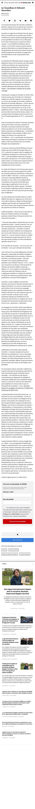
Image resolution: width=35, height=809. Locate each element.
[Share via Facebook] (4, 20)
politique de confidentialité (11, 514)
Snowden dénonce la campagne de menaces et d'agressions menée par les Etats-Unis (17, 388)
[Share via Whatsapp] (15, 20)
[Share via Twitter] (9, 20)
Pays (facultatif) (8, 499)
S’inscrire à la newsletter (17, 521)
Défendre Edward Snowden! (9, 554)
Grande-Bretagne (24, 554)
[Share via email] (25, 20)
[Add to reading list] (30, 20)
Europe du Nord (13, 549)
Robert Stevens (5, 13)
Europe (4, 549)
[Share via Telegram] (20, 20)
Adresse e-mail (8, 492)
